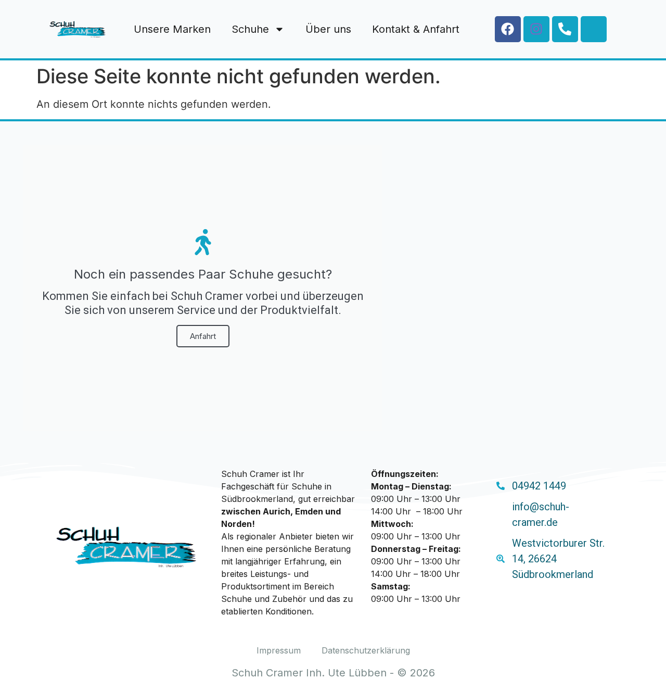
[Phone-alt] (565, 29)
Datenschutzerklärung (366, 650)
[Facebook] (508, 29)
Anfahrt (203, 336)
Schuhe (250, 29)
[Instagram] (536, 29)
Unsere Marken (172, 29)
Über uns (328, 29)
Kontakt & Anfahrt (415, 29)
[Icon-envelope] (594, 29)
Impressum (279, 650)
